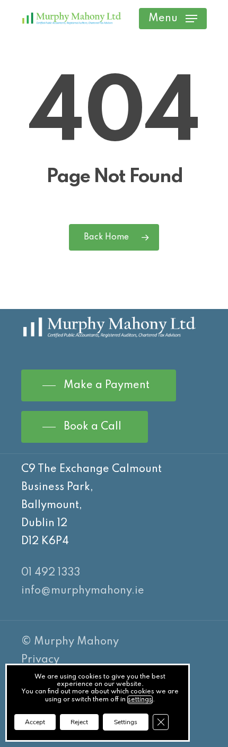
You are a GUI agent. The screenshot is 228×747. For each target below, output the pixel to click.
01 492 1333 (50, 573)
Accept (35, 722)
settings (140, 700)
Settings (125, 722)
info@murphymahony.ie (82, 591)
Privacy (40, 660)
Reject (79, 722)
